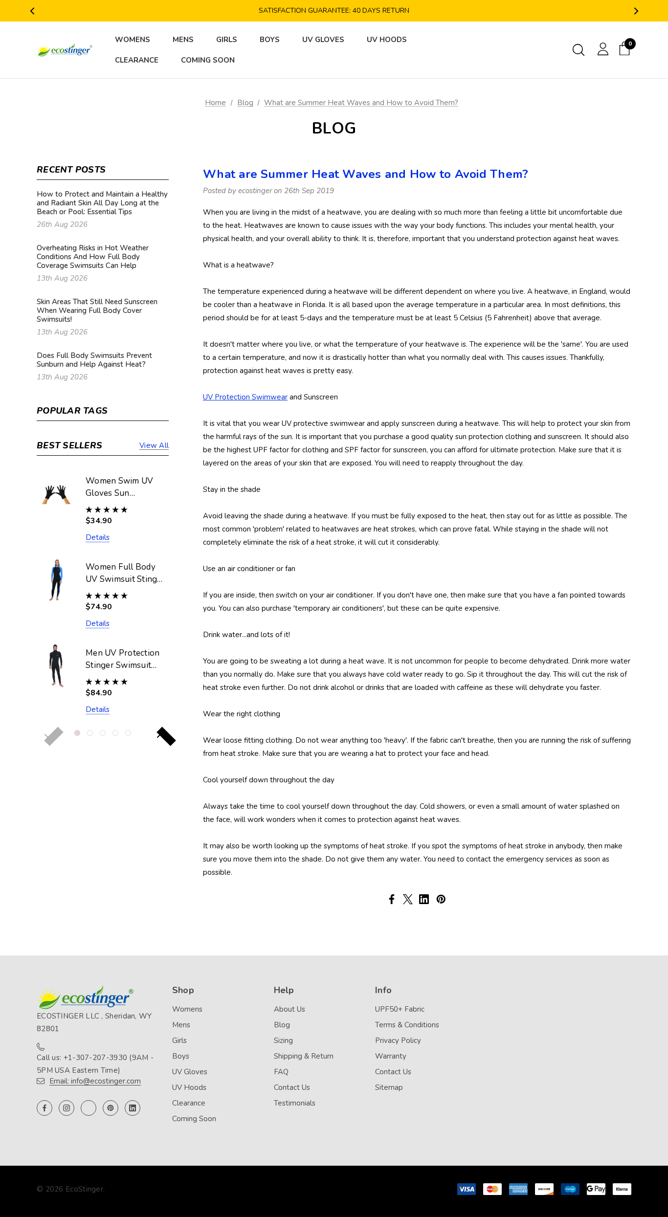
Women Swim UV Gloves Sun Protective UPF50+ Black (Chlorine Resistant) (122, 487)
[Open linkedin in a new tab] (132, 1108)
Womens (187, 1009)
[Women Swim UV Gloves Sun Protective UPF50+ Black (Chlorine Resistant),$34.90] (56, 493)
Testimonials (294, 1103)
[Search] (578, 50)
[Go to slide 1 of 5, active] (77, 733)
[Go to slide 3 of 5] (103, 733)
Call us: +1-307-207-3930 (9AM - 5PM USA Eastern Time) (95, 1064)
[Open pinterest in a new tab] (110, 1108)
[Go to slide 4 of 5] (115, 733)
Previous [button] (32, 11)
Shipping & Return (304, 1056)
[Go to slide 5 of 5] (128, 733)
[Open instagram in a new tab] (66, 1108)
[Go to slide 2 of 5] (90, 733)
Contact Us (292, 1087)
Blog (282, 1025)
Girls (179, 1040)
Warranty (390, 1056)
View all (154, 445)
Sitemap (389, 1087)
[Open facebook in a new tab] (44, 1108)
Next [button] (636, 11)
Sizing (283, 1040)
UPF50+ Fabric (399, 1009)
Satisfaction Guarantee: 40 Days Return (334, 10)
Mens (181, 1025)
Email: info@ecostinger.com (95, 1081)
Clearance (188, 1103)
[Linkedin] (424, 899)
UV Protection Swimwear (245, 397)
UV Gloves (189, 1072)
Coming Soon (194, 1119)
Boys (180, 1056)
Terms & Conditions (407, 1025)
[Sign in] (601, 48)
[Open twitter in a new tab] (88, 1108)
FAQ (281, 1072)
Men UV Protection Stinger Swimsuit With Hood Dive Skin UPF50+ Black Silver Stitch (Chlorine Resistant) (124, 659)
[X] (408, 899)
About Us (289, 1009)
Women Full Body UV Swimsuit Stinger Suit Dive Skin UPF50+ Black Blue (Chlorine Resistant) (125, 573)
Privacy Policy (398, 1040)
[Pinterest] (441, 899)
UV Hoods (189, 1087)
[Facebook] (392, 899)
